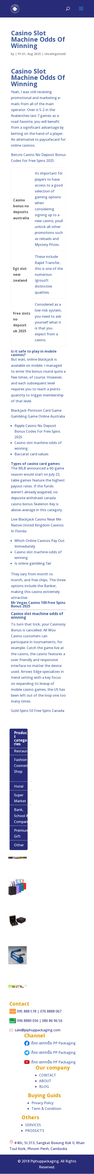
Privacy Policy (42, 1102)
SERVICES (33, 1125)
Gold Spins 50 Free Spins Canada (37, 710)
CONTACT (47, 1075)
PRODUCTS (34, 1130)
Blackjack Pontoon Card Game (36, 410)
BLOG (44, 1086)
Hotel (18, 786)
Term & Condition (46, 1108)
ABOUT (45, 1080)
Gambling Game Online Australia (38, 416)
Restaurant (23, 751)
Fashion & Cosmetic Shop (22, 765)
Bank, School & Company (22, 815)
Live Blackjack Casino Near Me (36, 519)
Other (19, 845)
